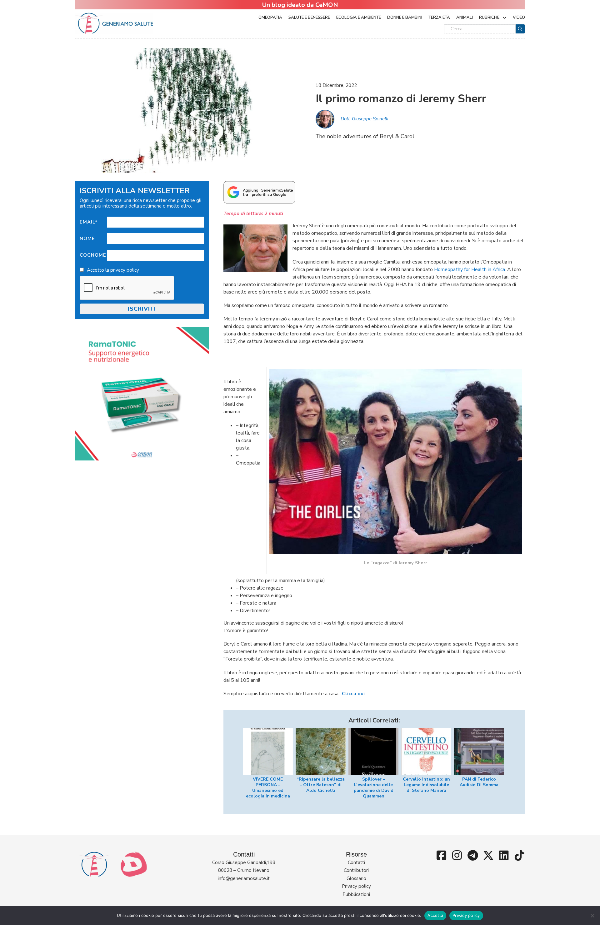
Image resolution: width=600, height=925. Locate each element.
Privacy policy (356, 886)
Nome (87, 238)
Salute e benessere (309, 17)
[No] (592, 915)
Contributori (356, 870)
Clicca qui (353, 693)
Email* (89, 222)
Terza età (439, 17)
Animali (464, 17)
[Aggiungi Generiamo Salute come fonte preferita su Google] (259, 192)
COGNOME (93, 255)
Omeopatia (270, 17)
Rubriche (489, 17)
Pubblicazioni (356, 894)
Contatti (356, 862)
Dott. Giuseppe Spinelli (364, 119)
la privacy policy (122, 270)
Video (519, 17)
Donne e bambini (404, 17)
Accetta (435, 915)
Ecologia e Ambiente (358, 17)
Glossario (356, 878)
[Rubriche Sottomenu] (504, 18)
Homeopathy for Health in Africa (469, 269)
